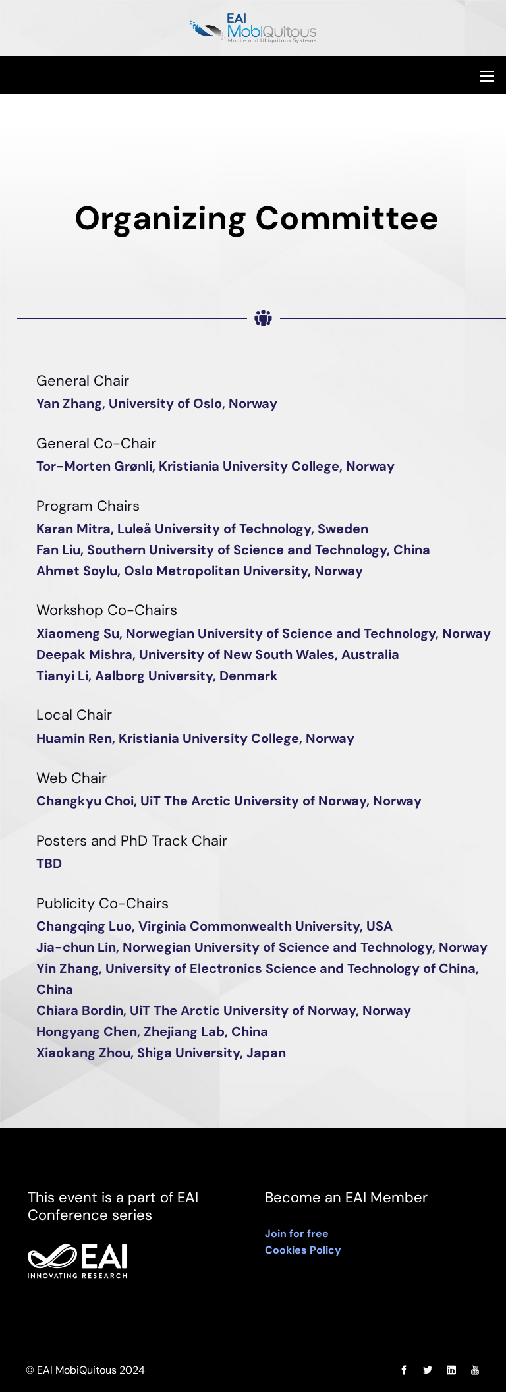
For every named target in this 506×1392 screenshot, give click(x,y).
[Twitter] (427, 1370)
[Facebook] (404, 1370)
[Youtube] (471, 1370)
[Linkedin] (451, 1370)
